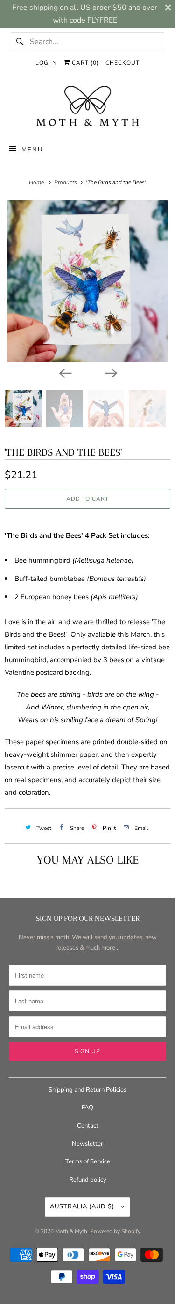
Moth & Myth (71, 1231)
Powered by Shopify (115, 1231)
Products (66, 182)
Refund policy (87, 1180)
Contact (87, 1126)
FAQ (87, 1107)
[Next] (110, 372)
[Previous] (65, 372)
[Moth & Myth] (87, 107)
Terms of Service (87, 1161)
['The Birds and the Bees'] (87, 281)
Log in (46, 63)
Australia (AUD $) (83, 1206)
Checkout (122, 63)
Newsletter (87, 1143)
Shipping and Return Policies (87, 1089)
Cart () (84, 63)
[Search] (20, 41)
